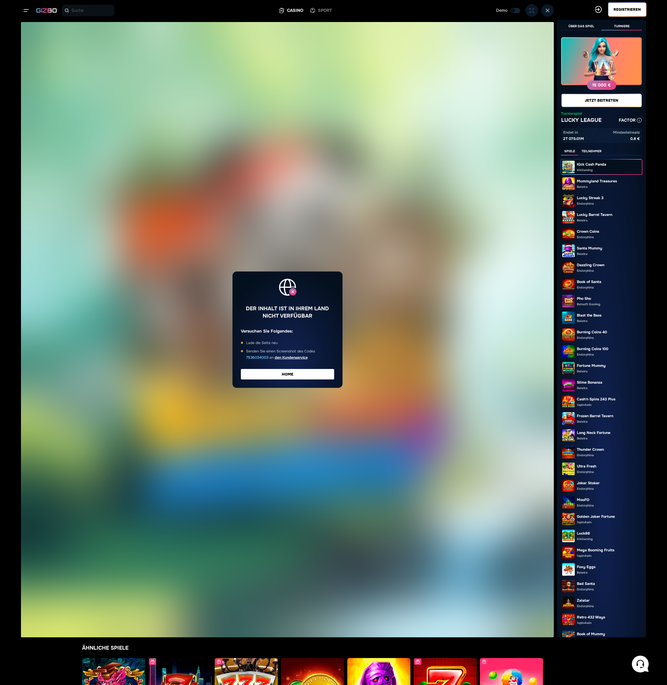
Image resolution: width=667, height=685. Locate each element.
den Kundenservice (291, 357)
